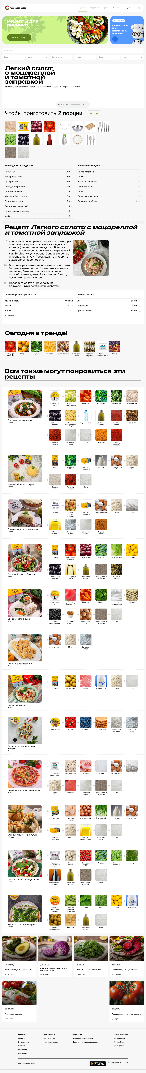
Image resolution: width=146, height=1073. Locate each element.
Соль (7, 216)
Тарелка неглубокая (87, 196)
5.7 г (70, 306)
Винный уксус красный (16, 206)
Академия (128, 8)
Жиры (8, 310)
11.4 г (70, 310)
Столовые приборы (87, 201)
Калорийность (12, 301)
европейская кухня (71, 87)
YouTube (120, 1042)
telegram (120, 1046)
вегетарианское (21, 87)
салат (32, 87)
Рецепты (82, 8)
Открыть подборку (19, 37)
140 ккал (68, 301)
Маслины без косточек (16, 196)
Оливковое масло (14, 201)
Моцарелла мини (13, 177)
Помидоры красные (15, 186)
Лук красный (11, 181)
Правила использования (82, 1038)
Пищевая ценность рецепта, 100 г (22, 294)
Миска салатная (85, 172)
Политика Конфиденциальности (85, 1042)
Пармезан (10, 172)
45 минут (9, 87)
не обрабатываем (44, 87)
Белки (8, 306)
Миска (80, 177)
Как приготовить (51, 1042)
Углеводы (9, 315)
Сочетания (9, 1009)
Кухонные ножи (85, 186)
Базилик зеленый (13, 191)
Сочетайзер (18, 8)
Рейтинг (106, 8)
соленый (57, 87)
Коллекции (117, 8)
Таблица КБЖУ (50, 1038)
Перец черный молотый (17, 211)
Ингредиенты (94, 8)
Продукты (9, 964)
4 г (71, 315)
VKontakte (121, 1038)
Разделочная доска (87, 181)
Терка (80, 191)
